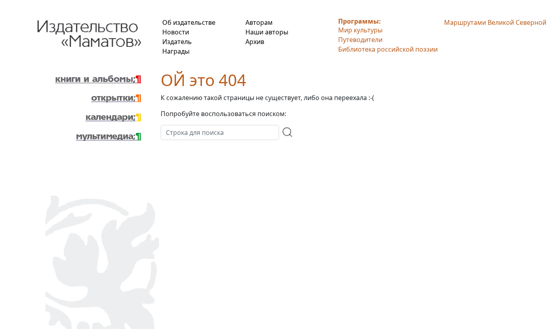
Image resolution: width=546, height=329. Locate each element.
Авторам (259, 22)
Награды (175, 51)
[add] (288, 132)
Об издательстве (188, 22)
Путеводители (360, 39)
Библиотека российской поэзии (388, 49)
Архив (254, 41)
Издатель (177, 41)
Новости (175, 32)
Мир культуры (360, 30)
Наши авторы (266, 32)
